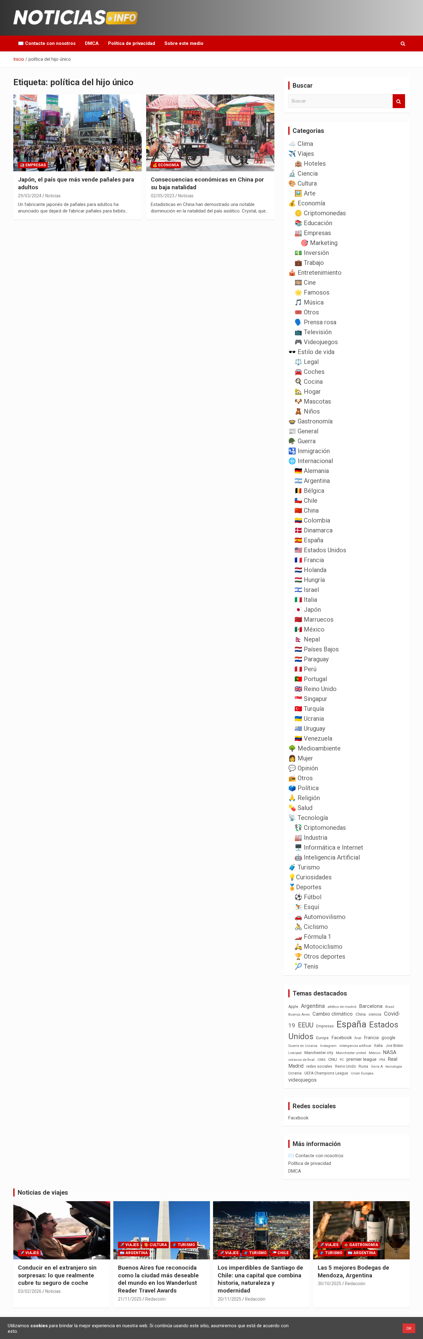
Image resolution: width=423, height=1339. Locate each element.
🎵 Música (309, 302)
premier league (362, 1059)
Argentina (313, 1006)
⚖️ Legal (306, 361)
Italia (378, 1045)
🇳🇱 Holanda (310, 570)
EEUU (305, 1025)
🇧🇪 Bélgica (309, 490)
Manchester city (318, 1052)
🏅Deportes (304, 887)
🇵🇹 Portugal (310, 679)
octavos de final (301, 1059)
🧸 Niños (307, 411)
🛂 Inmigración (309, 451)
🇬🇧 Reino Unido (315, 689)
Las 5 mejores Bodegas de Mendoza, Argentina (353, 1271)
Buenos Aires (299, 1015)
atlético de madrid (342, 1007)
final (358, 1038)
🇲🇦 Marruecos (314, 619)
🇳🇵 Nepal (307, 639)
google (388, 1037)
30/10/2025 (329, 1283)
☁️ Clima (300, 143)
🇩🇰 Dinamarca (313, 530)
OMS (321, 1059)
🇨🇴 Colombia (312, 520)
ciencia (374, 1014)
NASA (389, 1052)
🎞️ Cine (305, 282)
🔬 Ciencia (303, 173)
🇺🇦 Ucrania (309, 718)
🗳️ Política (303, 788)
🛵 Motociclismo (318, 946)
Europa (322, 1037)
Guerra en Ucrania (302, 1046)
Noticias (53, 195)
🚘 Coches (309, 371)
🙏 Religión (304, 798)
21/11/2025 (130, 1299)
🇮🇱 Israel (306, 589)
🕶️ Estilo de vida (311, 352)
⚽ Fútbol (307, 897)
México (374, 1053)
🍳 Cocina (308, 381)
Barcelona (370, 1006)
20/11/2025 (229, 1299)
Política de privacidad (131, 43)
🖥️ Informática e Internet (328, 847)
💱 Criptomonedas (320, 827)
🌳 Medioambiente (314, 748)
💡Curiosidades (310, 877)
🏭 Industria (310, 837)
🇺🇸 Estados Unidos (320, 550)
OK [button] (409, 1328)
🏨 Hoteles (310, 163)
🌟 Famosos (311, 292)
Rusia (363, 1066)
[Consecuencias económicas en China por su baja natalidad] (210, 133)
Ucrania (295, 1073)
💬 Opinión (303, 768)
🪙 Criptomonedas (320, 213)
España (351, 1024)
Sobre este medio (183, 43)
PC (342, 1060)
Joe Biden (394, 1046)
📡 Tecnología (308, 817)
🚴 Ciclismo (311, 926)
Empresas (325, 1026)
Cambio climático (332, 1014)
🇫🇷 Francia (309, 560)
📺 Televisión (313, 332)
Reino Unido (345, 1066)
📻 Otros (300, 778)
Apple (293, 1006)
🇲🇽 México (309, 629)
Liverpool (295, 1053)
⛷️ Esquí (306, 907)
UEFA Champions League (326, 1073)
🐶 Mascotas (312, 401)
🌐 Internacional (310, 461)
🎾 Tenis (306, 966)
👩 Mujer (300, 758)
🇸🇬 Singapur (310, 698)
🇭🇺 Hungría (309, 580)
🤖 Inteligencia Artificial (327, 857)
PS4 (382, 1060)
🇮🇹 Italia (305, 599)
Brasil (389, 1007)
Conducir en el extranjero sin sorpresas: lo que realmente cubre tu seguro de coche (57, 1275)
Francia (371, 1037)
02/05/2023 (162, 195)
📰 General (303, 431)
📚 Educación (313, 223)
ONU (332, 1059)
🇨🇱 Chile (305, 500)
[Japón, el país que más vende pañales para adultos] (77, 133)
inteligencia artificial (355, 1046)
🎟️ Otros (306, 312)
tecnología (394, 1066)
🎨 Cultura (302, 183)
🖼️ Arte (305, 193)
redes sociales (319, 1066)
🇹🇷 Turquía (309, 708)
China (360, 1014)
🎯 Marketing (319, 243)
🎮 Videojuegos (316, 342)
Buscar (399, 101)
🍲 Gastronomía (310, 421)
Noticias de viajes (43, 1192)
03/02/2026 (29, 1291)
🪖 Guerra (302, 441)
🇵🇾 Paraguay (311, 659)
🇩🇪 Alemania (311, 471)
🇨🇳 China (306, 510)
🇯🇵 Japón (307, 609)
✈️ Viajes (301, 153)
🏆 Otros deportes (319, 956)
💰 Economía (166, 165)
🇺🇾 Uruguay (309, 728)
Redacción (155, 1299)
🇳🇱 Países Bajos (316, 649)
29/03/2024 (29, 195)
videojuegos (302, 1080)
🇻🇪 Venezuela (313, 738)
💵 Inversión (311, 252)
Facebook (341, 1037)
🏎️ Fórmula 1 (312, 936)
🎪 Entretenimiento (315, 272)
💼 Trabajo (309, 262)
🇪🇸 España (308, 540)
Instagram (328, 1046)
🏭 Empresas (33, 165)
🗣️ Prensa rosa (315, 322)
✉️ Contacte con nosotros (47, 43)
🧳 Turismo (304, 867)
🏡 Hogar (307, 391)
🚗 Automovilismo (320, 917)
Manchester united (351, 1053)
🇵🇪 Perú (305, 669)
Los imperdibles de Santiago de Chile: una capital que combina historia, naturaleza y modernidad (260, 1279)
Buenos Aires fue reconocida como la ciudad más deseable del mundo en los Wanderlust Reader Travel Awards (158, 1279)
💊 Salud (300, 808)
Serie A (377, 1067)
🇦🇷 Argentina (312, 480)
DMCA (92, 43)
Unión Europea (362, 1073)
